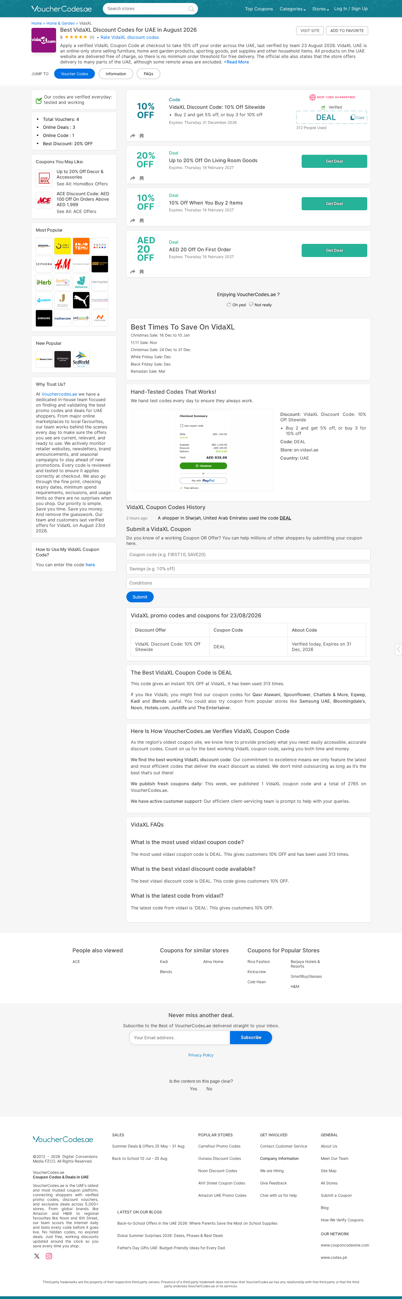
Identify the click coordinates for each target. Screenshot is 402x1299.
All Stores (329, 1183)
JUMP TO (40, 73)
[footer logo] (65, 1139)
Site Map (329, 1170)
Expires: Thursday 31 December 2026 (203, 122)
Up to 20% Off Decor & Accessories (82, 177)
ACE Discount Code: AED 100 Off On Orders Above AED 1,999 (83, 202)
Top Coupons (259, 8)
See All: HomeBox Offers (82, 183)
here (90, 564)
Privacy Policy (201, 1055)
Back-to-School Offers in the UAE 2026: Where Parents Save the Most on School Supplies (197, 1223)
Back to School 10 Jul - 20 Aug (139, 1158)
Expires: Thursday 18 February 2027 (201, 167)
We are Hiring (272, 1170)
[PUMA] (81, 300)
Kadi (135, 701)
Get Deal (334, 161)
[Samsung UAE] (44, 318)
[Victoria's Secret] (81, 264)
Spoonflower (297, 694)
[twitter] (37, 1256)
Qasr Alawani (266, 694)
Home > (38, 23)
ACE (76, 961)
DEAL (326, 117)
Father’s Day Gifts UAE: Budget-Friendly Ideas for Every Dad (171, 1247)
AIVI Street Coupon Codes (221, 1183)
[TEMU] (81, 246)
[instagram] (49, 1256)
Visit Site (310, 30)
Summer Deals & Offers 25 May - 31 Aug (148, 1146)
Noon (136, 707)
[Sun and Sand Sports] (100, 264)
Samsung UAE (314, 701)
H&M (295, 986)
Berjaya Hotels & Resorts (305, 963)
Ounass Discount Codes (219, 1158)
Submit (140, 597)
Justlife (179, 707)
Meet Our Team (334, 1158)
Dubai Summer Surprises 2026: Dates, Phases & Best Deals (170, 1235)
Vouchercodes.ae (59, 394)
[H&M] (62, 264)
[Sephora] (44, 264)
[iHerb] (44, 282)
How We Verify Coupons (342, 1220)
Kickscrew (256, 971)
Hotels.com (157, 707)
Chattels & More (330, 694)
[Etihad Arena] (62, 359)
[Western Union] (44, 359)
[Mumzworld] (100, 300)
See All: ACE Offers (76, 211)
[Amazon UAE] (44, 246)
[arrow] (398, 649)
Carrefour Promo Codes (219, 1146)
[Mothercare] (62, 318)
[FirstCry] (62, 282)
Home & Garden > (62, 23)
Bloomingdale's (349, 701)
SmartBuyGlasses (306, 976)
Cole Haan (256, 981)
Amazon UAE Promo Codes (222, 1195)
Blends (159, 701)
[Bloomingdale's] (100, 282)
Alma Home (213, 961)
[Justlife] (44, 300)
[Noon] (62, 246)
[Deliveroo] (81, 282)
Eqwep (358, 694)
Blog (325, 1207)
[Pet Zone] (81, 318)
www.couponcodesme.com (345, 1245)
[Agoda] (100, 246)
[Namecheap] (100, 318)
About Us (329, 1146)
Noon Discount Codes (217, 1170)
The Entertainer (213, 707)
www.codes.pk (334, 1257)
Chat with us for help (278, 1195)
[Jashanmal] (62, 300)
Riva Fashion (258, 961)
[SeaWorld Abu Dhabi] (81, 359)
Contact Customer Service (283, 1146)
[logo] (61, 9)
